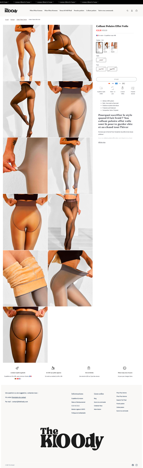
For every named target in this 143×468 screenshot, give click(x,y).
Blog (95, 398)
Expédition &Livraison (77, 398)
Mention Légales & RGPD (78, 409)
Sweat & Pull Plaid (121, 400)
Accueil (7, 19)
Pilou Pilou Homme (122, 396)
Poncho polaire (120, 404)
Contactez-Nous (98, 406)
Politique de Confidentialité (78, 413)
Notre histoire (97, 409)
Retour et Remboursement (78, 402)
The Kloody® (11, 465)
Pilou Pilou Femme (122, 393)
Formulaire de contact (19, 397)
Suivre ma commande (100, 402)
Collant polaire (120, 407)
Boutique (13, 19)
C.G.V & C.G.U (75, 406)
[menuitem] (36, 10)
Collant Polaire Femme (22, 19)
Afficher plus (101, 142)
